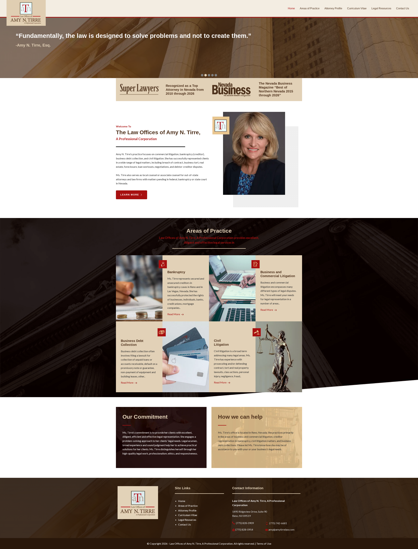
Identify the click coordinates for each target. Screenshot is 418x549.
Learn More (130, 194)
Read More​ (173, 314)
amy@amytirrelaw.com (281, 529)
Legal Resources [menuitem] (381, 8)
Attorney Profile (187, 510)
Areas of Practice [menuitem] (310, 8)
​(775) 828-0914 (244, 529)
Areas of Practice (188, 505)
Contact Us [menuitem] (402, 8)
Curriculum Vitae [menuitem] (357, 8)
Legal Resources (187, 519)
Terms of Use (263, 543)
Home (181, 500)
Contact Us (184, 524)
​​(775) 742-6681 (278, 523)
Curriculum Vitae (187, 515)
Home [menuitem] (291, 8)
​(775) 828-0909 (244, 523)
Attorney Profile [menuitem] (333, 8)
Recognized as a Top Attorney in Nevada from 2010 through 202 (185, 89)
